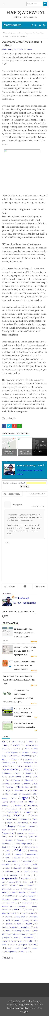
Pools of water (9, 830)
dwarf (26, 871)
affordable (33, 851)
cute (27, 864)
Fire (36, 777)
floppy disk (29, 882)
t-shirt (31, 941)
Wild (8, 850)
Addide (16, 749)
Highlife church (24, 787)
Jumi (16, 794)
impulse (22, 892)
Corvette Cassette (25, 766)
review (29, 923)
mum (24, 913)
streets (16, 938)
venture (34, 948)
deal (35, 868)
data (8, 868)
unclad (17, 948)
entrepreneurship (10, 878)
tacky (4, 944)
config (18, 864)
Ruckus (20, 840)
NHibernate (33, 809)
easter (35, 871)
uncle (25, 948)
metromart (22, 906)
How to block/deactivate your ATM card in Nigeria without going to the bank (19, 680)
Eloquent (30, 773)
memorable (28, 903)
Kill (13, 798)
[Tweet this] (9, 426)
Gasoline (17, 780)
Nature (29, 812)
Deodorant (6, 773)
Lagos (24, 798)
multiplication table (9, 913)
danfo (35, 864)
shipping (18, 931)
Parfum (10, 823)
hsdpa (13, 892)
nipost (8, 917)
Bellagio (25, 752)
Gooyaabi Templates (20, 1008)
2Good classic (18, 742)
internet (9, 896)
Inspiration (32, 790)
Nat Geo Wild (13, 812)
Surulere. (5, 847)
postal (17, 920)
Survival (17, 847)
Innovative (19, 790)
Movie (22, 809)
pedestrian (33, 917)
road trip (13, 927)
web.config (24, 951)
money (17, 910)
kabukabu (6, 899)
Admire (27, 749)
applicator (18, 857)
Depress (18, 773)
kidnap (16, 899)
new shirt (33, 913)
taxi (13, 944)
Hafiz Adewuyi (22, 598)
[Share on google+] (14, 426)
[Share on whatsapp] (19, 426)
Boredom (14, 756)
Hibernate (10, 787)
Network (5, 816)
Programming (8, 833)
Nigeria (18, 815)
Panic (35, 819)
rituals (4, 927)
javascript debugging (26, 896)
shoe (28, 931)
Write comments (37, 494)
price (35, 920)
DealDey (28, 769)
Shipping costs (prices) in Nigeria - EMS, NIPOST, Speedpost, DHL (25, 651)
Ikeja (8, 790)
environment (28, 878)
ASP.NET (17, 745)
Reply (6, 542)
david (28, 868)
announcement (32, 854)
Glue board (29, 780)
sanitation (25, 927)
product (9, 924)
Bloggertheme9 (25, 1004)
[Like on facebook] (39, 465)
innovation (33, 892)
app (8, 857)
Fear (28, 777)
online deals (21, 917)
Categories (13, 25)
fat (3, 882)
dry (18, 871)
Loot (13, 802)
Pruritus (21, 833)
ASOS (5, 745)
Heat (35, 783)
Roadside (34, 837)
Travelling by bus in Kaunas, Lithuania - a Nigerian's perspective (23, 712)
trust (8, 948)
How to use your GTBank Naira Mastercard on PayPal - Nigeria (24, 665)
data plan (18, 868)
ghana (4, 885)
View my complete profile (24, 603)
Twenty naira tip (31, 847)
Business (26, 756)
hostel (4, 892)
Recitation (22, 837)
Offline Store (11, 819)
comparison (6, 864)
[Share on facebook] (4, 426)
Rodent (9, 840)
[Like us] (32, 25)
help (18, 889)
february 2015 (14, 882)
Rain (4, 837)
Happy (26, 784)
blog (28, 857)
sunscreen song (18, 941)
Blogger (24, 1011)
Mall (31, 802)
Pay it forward (23, 823)
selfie (35, 927)
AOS (31, 742)
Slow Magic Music (24, 844)
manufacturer (12, 903)
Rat (12, 837)
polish (8, 920)
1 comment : (29, 49)
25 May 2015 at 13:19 (38, 506)
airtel (8, 854)
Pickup (22, 826)
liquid (25, 899)
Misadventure (11, 809)
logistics (34, 899)
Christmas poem (9, 763)
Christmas (29, 759)
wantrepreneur (11, 951)
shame (8, 931)
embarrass (14, 875)
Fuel (8, 780)
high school (29, 889)
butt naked (13, 861)
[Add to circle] (36, 25)
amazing (18, 854)
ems (29, 875)
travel (34, 944)
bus (35, 857)
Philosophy (10, 826)
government (6, 889)
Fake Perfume (16, 777)
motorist (29, 910)
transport (23, 944)
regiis (19, 924)
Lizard (4, 802)
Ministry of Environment (26, 805)
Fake (4, 777)
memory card (7, 906)
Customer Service (10, 769)
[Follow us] (40, 25)
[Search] (45, 4)
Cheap (14, 759)
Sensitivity (6, 844)
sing (32, 934)
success (5, 941)
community (28, 861)
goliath (31, 885)
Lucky (22, 802)
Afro (35, 749)
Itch (8, 794)
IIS (36, 787)
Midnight (6, 805)
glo (21, 885)
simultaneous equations (17, 934)
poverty (27, 920)
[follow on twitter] (41, 465)
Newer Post (9, 586)
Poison (31, 826)
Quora (31, 833)
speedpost (6, 938)
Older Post (40, 586)
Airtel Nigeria (11, 752)
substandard (28, 937)
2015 (4, 742)
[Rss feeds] (44, 25)
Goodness (6, 784)
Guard (16, 784)
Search (31, 840)
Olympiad (25, 819)
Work (18, 850)
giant (14, 885)
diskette (9, 871)
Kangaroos (26, 794)
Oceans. (34, 816)
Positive (27, 830)
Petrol (35, 823)
